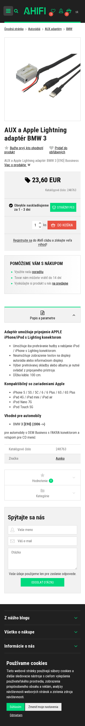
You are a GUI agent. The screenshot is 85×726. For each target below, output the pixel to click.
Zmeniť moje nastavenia (43, 707)
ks (44, 225)
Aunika (60, 458)
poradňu (37, 272)
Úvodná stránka (14, 29)
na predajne (60, 283)
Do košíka (65, 225)
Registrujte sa (22, 240)
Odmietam (16, 715)
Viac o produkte (15, 165)
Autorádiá (34, 29)
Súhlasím (15, 707)
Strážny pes (66, 207)
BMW (69, 29)
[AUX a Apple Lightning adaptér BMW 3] (42, 79)
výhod (42, 244)
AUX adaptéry (53, 29)
